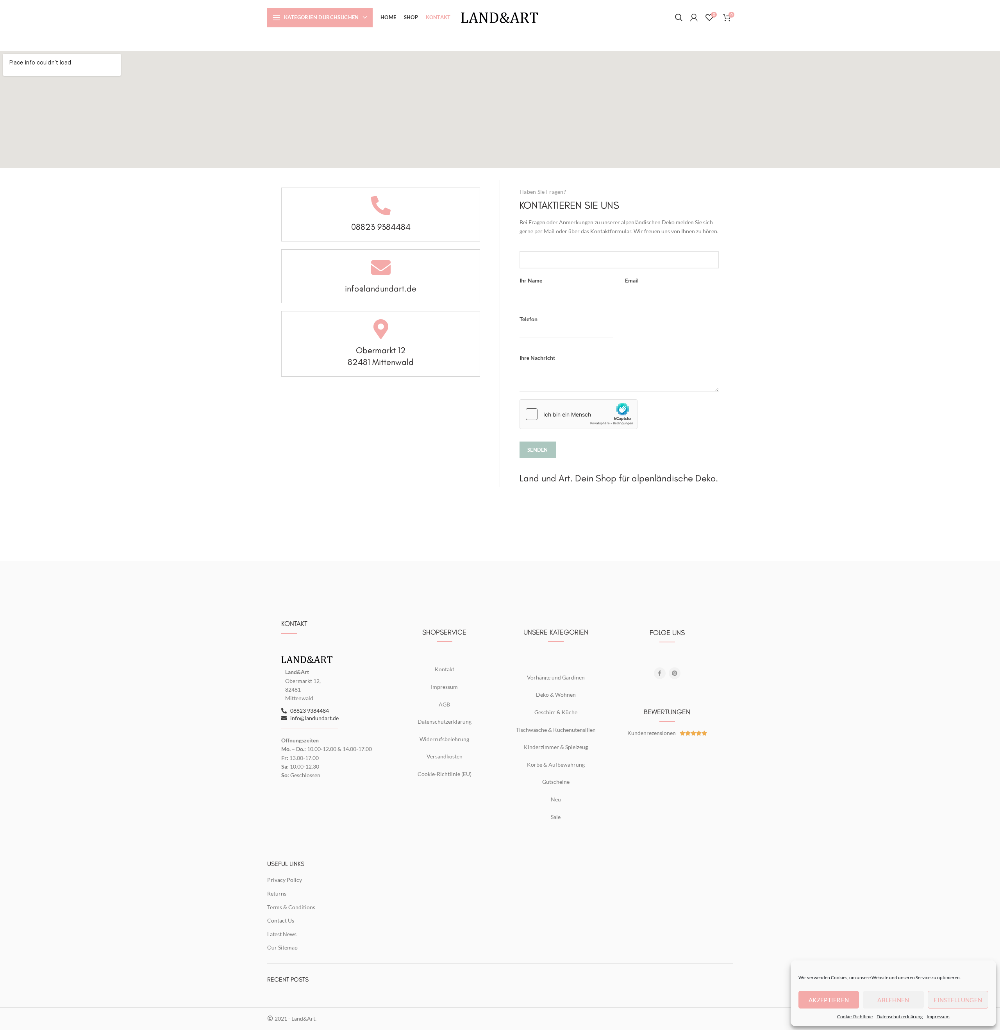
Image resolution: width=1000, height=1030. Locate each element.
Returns (276, 893)
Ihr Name (531, 280)
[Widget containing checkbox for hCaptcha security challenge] (579, 414)
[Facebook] (660, 673)
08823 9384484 (381, 227)
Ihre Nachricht (537, 357)
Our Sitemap (282, 947)
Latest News (281, 934)
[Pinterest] (674, 673)
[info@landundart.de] (381, 267)
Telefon (529, 319)
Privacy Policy (284, 879)
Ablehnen (893, 999)
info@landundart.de (380, 288)
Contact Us (280, 920)
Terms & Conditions (291, 907)
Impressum (938, 1016)
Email (632, 280)
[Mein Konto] (694, 17)
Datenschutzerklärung (900, 1016)
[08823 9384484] (381, 205)
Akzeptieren (829, 999)
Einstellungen (958, 999)
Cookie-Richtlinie (855, 1016)
